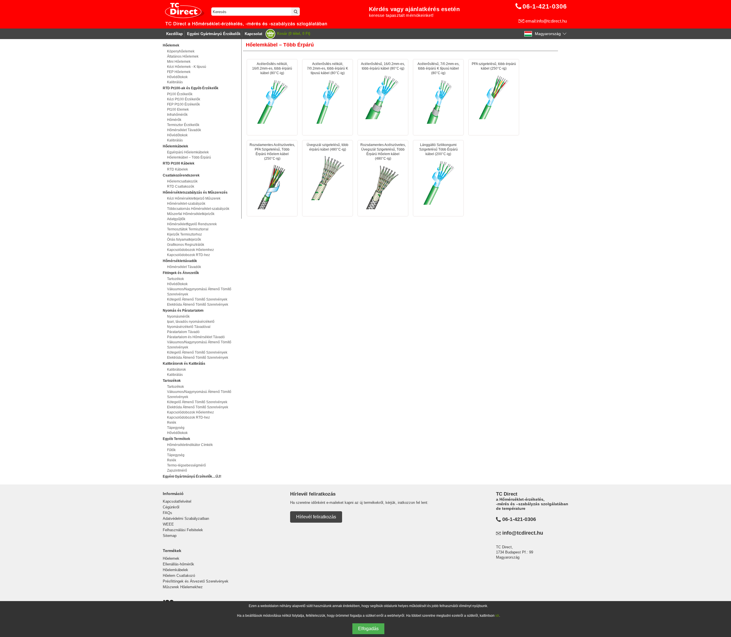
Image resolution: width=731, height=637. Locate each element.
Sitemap (169, 535)
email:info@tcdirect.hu (546, 21)
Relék (171, 423)
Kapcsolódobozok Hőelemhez (190, 250)
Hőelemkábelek (175, 570)
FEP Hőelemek (178, 72)
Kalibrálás (175, 82)
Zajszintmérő (177, 470)
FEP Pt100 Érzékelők (183, 104)
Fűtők (171, 450)
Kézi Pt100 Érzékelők (183, 99)
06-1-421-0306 (519, 519)
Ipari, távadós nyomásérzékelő (190, 322)
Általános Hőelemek (182, 56)
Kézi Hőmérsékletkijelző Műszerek (193, 198)
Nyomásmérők (178, 316)
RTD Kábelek (177, 169)
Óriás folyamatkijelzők (184, 240)
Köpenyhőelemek (180, 51)
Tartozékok (175, 279)
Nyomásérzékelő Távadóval (188, 327)
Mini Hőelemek (178, 62)
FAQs (167, 513)
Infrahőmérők (177, 115)
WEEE (168, 524)
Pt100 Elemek (178, 109)
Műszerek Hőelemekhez (183, 587)
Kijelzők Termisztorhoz (184, 234)
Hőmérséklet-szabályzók (186, 204)
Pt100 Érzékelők (179, 94)
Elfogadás (368, 628)
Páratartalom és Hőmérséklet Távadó (196, 337)
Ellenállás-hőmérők (178, 564)
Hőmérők (174, 120)
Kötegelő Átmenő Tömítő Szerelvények (197, 299)
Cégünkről (171, 507)
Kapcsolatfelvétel (177, 501)
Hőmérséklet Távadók (184, 130)
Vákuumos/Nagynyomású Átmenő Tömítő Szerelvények (199, 291)
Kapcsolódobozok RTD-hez (188, 255)
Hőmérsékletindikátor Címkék (190, 445)
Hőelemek (171, 558)
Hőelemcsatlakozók (182, 181)
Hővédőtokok (177, 77)
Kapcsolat (253, 34)
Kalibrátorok (176, 370)
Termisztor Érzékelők (183, 125)
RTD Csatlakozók (180, 186)
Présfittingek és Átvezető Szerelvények (195, 581)
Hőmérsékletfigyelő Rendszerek (192, 224)
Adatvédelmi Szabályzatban (186, 518)
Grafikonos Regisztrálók (185, 245)
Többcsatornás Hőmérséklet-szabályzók (198, 209)
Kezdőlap (174, 34)
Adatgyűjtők (176, 219)
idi (497, 616)
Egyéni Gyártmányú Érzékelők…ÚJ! (192, 476)
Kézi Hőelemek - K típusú (186, 67)
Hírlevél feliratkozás (316, 516)
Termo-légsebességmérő (186, 465)
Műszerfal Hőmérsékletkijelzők (190, 214)
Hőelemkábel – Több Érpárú (189, 157)
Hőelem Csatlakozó (179, 575)
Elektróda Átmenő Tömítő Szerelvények (197, 305)
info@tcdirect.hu (522, 533)
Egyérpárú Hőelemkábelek (188, 152)
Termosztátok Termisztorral (187, 229)
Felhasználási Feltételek (183, 530)
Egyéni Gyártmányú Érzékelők (213, 34)
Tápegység (175, 428)
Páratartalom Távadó (183, 332)
